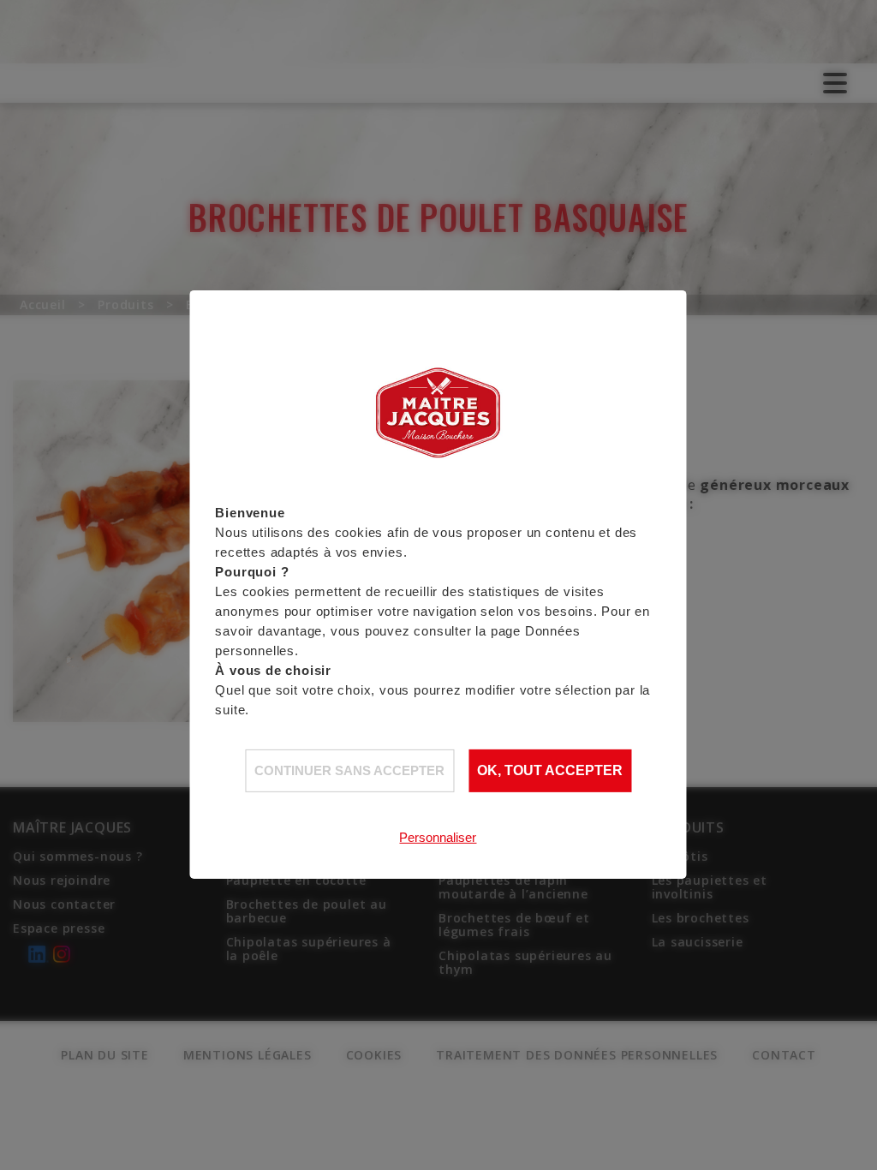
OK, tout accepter (550, 770)
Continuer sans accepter (349, 770)
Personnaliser (437, 837)
